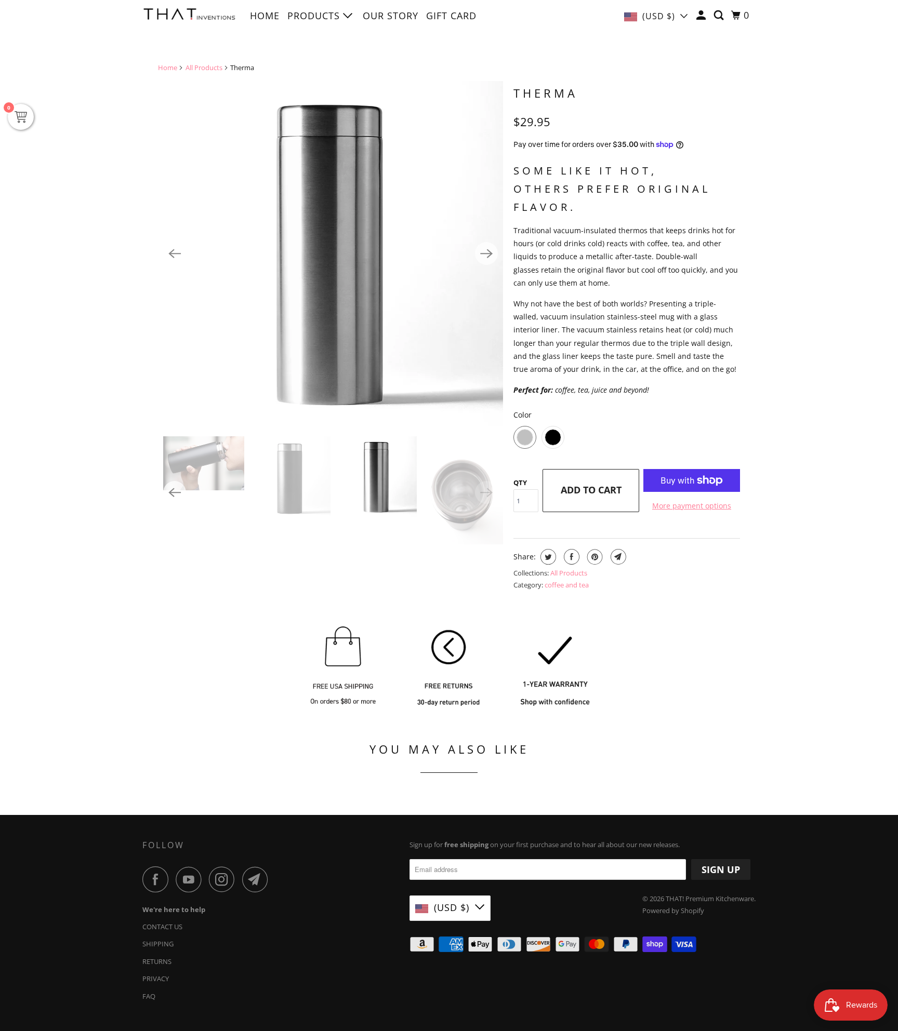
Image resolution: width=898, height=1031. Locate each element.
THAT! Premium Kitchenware (710, 898)
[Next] (486, 253)
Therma (545, 93)
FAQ (148, 996)
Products (315, 15)
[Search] (720, 15)
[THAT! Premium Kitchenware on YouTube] (191, 879)
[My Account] (702, 15)
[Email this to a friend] (617, 557)
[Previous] (174, 253)
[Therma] (330, 253)
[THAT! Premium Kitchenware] (189, 17)
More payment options (691, 506)
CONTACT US (162, 926)
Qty (520, 482)
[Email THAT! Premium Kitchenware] (257, 879)
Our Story (390, 15)
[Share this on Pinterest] (594, 557)
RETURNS (156, 961)
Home (265, 15)
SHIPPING (158, 943)
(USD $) (659, 16)
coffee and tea (567, 585)
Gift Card (451, 15)
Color (522, 415)
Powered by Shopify (673, 910)
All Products (204, 67)
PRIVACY (155, 978)
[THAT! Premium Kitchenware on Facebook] (158, 879)
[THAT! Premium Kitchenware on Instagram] (224, 879)
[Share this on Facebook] (570, 557)
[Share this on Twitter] (547, 557)
